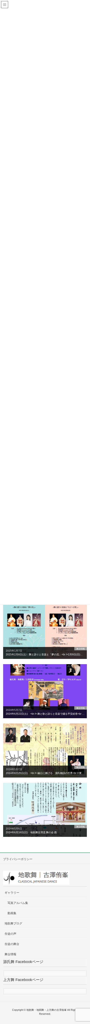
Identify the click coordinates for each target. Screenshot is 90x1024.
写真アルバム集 (18, 903)
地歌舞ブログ (13, 923)
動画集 (12, 913)
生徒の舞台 (12, 944)
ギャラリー (12, 892)
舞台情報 (10, 954)
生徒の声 (10, 933)
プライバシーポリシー (17, 859)
